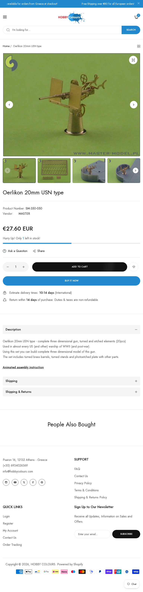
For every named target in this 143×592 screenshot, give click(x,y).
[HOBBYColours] (71, 17)
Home (6, 46)
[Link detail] (6, 482)
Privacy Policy (83, 483)
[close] (138, 4)
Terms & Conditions (86, 490)
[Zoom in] (133, 60)
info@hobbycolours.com (18, 471)
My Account (10, 530)
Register (8, 523)
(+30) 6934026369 (15, 465)
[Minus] (7, 267)
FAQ (77, 469)
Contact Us (81, 476)
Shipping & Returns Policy (90, 497)
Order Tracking (12, 545)
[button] (133, 104)
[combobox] (71, 30)
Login (6, 516)
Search (131, 30)
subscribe (126, 534)
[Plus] (23, 267)
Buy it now (71, 280)
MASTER (24, 214)
